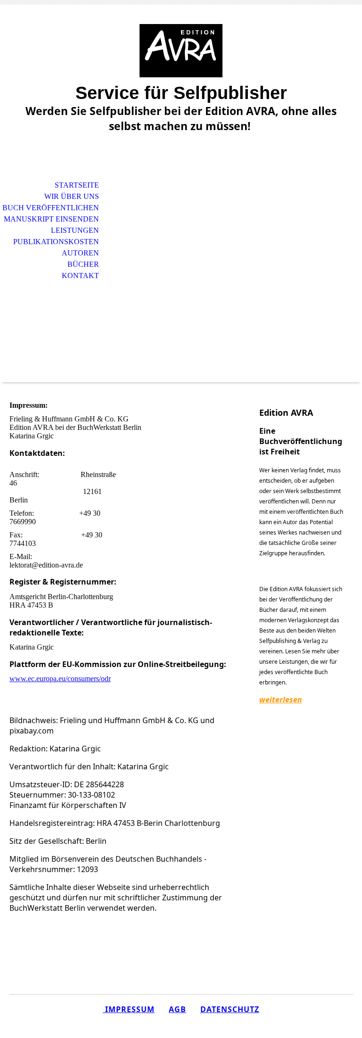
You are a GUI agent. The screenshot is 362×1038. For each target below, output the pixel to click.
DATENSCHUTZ (229, 1009)
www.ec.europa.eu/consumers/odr (60, 679)
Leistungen (75, 230)
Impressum (129, 1009)
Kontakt (80, 276)
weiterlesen (280, 699)
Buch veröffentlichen (50, 208)
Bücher (83, 264)
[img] (181, 51)
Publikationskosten (56, 242)
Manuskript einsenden (51, 219)
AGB (177, 1009)
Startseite (77, 185)
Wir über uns (71, 196)
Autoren (80, 253)
